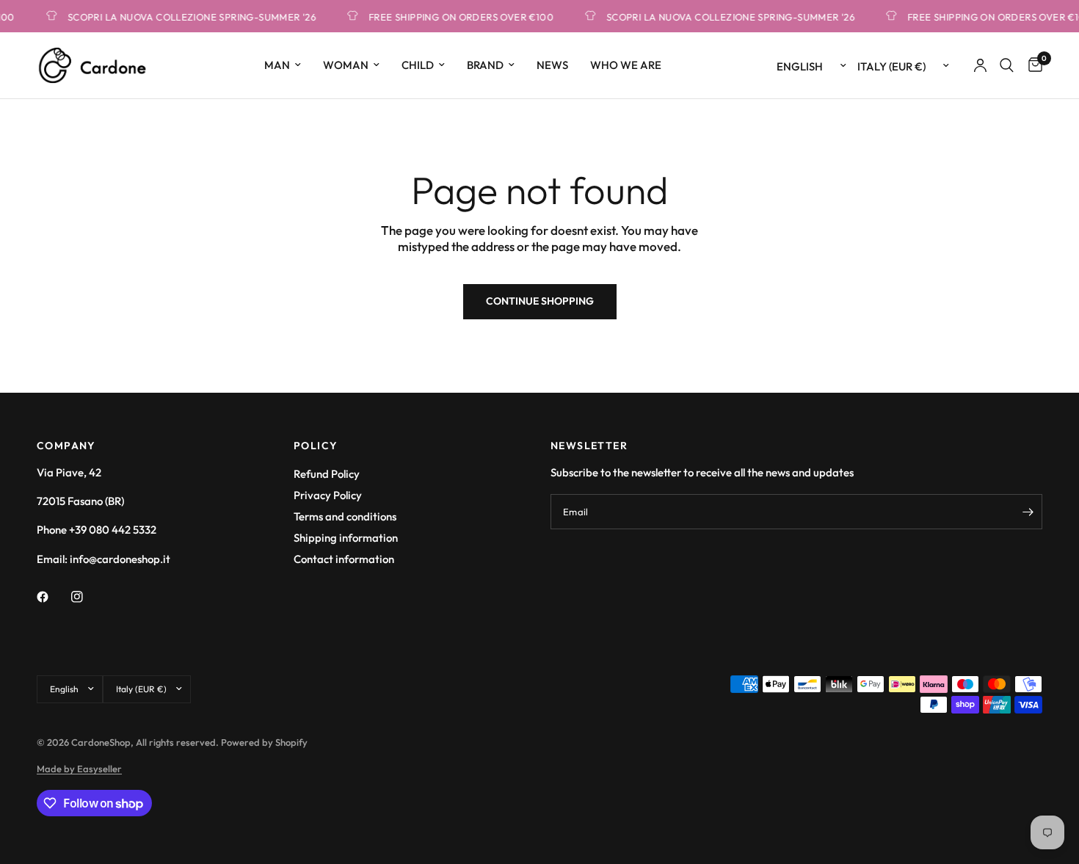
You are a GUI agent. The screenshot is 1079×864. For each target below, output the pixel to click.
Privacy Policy (328, 495)
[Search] (1006, 65)
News (552, 65)
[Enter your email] (1027, 511)
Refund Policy (327, 474)
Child (418, 65)
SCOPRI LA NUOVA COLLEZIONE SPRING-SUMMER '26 (186, 16)
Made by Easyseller (79, 768)
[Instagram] (87, 597)
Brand (485, 65)
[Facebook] (53, 597)
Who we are (625, 65)
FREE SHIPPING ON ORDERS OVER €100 (455, 16)
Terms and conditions (345, 516)
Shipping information (346, 538)
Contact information (344, 559)
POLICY (316, 445)
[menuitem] (282, 65)
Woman (345, 65)
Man (277, 65)
